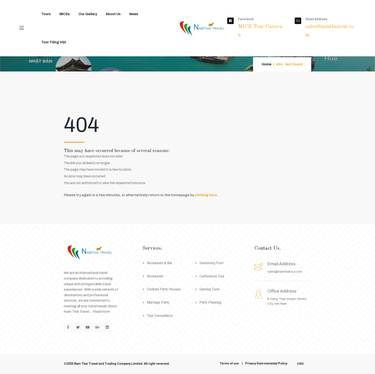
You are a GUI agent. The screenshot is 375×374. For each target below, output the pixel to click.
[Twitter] (78, 327)
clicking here (206, 195)
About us (113, 14)
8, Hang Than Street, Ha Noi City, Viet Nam (286, 297)
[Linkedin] (107, 327)
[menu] (21, 28)
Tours (46, 14)
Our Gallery (88, 14)
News (133, 14)
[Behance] (97, 327)
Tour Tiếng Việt (53, 42)
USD (300, 363)
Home (266, 64)
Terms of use (229, 363)
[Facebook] (68, 327)
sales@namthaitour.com (284, 271)
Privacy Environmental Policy (266, 363)
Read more (101, 311)
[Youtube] (87, 327)
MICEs (64, 14)
